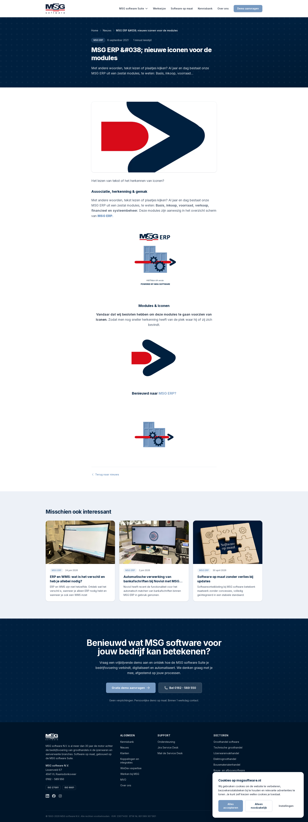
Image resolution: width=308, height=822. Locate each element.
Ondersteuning (166, 741)
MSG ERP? (167, 393)
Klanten (124, 753)
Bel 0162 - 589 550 (182, 688)
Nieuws (107, 30)
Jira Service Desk (168, 747)
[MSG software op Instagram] (60, 796)
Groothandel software (226, 741)
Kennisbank (205, 8)
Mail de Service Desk (170, 753)
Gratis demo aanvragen (128, 688)
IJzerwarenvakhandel (226, 753)
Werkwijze (159, 8)
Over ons (223, 8)
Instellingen (286, 805)
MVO (123, 779)
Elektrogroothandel (225, 758)
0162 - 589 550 (55, 779)
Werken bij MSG (129, 773)
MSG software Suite (131, 8)
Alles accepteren (230, 806)
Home (94, 30)
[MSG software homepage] (52, 737)
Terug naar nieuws (107, 474)
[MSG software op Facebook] (54, 796)
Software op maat (182, 8)
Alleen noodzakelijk (259, 806)
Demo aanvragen (248, 8)
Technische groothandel (228, 747)
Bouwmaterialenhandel (227, 764)
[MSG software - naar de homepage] (55, 9)
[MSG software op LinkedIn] (47, 796)
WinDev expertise (131, 768)
